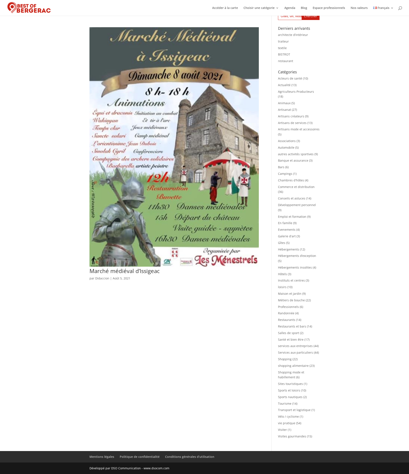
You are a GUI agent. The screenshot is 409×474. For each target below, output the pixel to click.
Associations (287, 141)
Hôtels (282, 274)
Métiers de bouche (291, 300)
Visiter (282, 430)
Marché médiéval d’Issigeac (124, 271)
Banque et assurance (293, 160)
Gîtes (281, 243)
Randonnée (286, 313)
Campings (285, 174)
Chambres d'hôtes (291, 180)
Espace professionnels (329, 8)
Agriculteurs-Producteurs (296, 92)
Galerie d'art (287, 236)
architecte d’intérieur (293, 35)
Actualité (284, 85)
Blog (304, 8)
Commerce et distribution (296, 187)
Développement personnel (297, 205)
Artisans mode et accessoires (299, 129)
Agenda (289, 8)
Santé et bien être (291, 339)
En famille (285, 223)
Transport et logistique (294, 410)
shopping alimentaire (293, 366)
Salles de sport (288, 333)
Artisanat (284, 110)
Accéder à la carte (225, 8)
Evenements (286, 230)
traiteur (283, 41)
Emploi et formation (292, 217)
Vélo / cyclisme (288, 416)
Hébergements (288, 249)
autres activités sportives (296, 154)
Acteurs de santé (290, 78)
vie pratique (286, 423)
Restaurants (286, 320)
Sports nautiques (290, 397)
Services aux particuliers (295, 352)
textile (282, 48)
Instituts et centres (291, 280)
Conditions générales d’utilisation (189, 457)
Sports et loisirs (289, 390)
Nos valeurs (359, 8)
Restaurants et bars (292, 326)
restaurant (285, 61)
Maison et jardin (289, 294)
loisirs (282, 287)
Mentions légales (101, 457)
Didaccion (102, 278)
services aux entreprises (295, 346)
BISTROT (284, 54)
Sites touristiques (290, 384)
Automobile (286, 147)
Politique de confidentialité (140, 457)
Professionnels (288, 307)
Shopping (285, 359)
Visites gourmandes (292, 436)
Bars (281, 167)
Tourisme (284, 403)
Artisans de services (292, 123)
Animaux (284, 103)
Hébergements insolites (295, 267)
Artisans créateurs (291, 116)
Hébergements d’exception (297, 256)
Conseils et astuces (291, 198)
